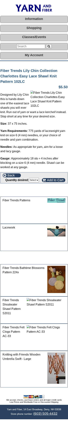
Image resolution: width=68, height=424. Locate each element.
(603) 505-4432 (45, 413)
